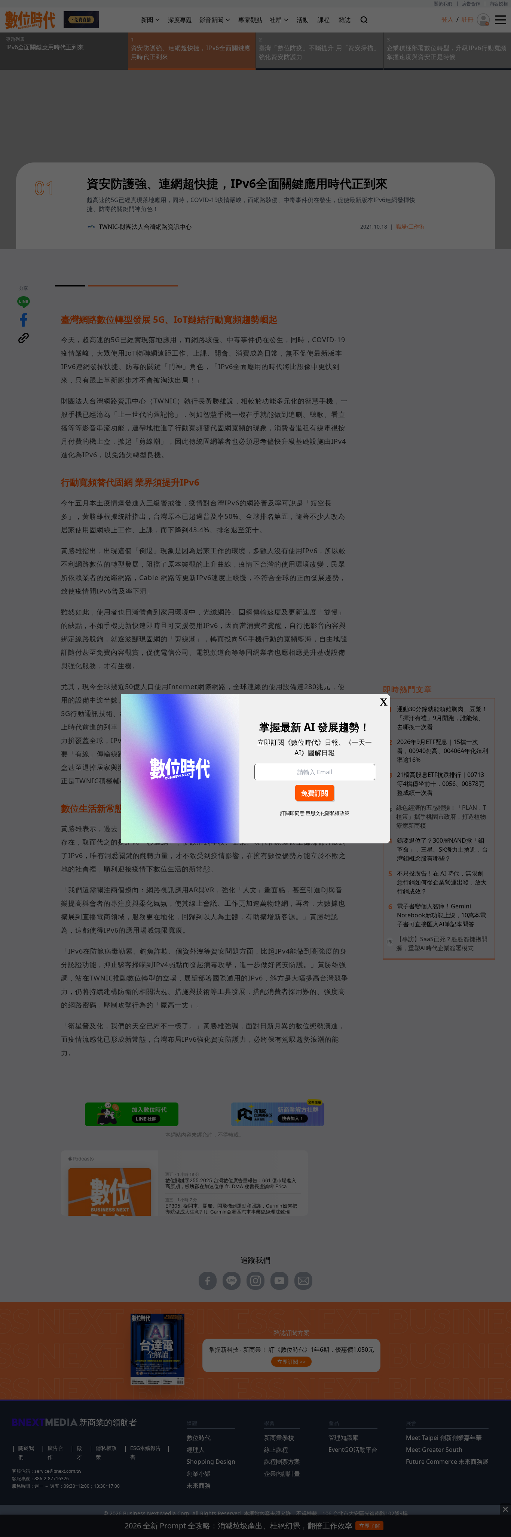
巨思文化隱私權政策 (327, 813)
